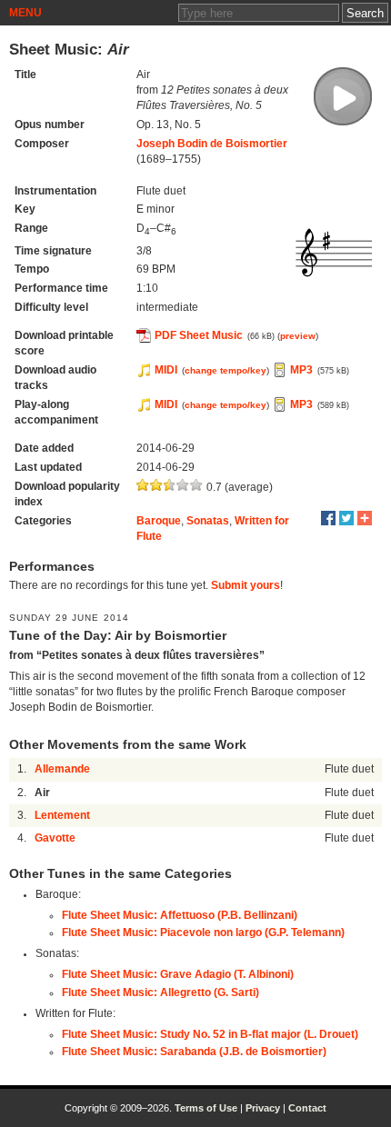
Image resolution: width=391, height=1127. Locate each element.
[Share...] (364, 518)
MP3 (301, 369)
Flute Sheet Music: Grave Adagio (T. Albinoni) (178, 974)
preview (298, 336)
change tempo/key (225, 370)
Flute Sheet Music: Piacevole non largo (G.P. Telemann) (203, 932)
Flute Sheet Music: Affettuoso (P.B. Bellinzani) (179, 915)
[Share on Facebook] (328, 518)
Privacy (263, 1107)
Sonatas (207, 520)
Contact (307, 1107)
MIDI (166, 369)
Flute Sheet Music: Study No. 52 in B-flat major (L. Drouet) (210, 1034)
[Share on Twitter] (346, 518)
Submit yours (245, 585)
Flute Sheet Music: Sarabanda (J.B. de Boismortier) (194, 1051)
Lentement (62, 815)
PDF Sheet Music (199, 335)
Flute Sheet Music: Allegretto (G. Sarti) (160, 992)
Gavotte (55, 838)
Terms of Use (206, 1107)
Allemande (62, 768)
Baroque (158, 520)
